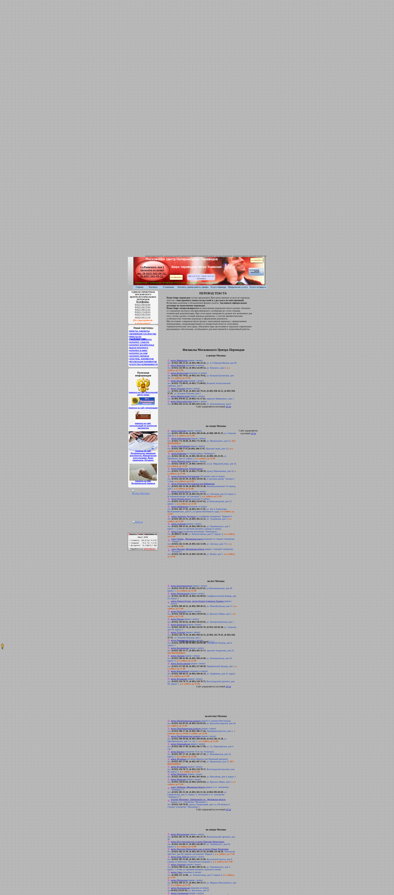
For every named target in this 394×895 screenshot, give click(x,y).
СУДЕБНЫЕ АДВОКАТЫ (140, 340)
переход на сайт (143, 423)
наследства (143, 428)
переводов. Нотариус (143, 460)
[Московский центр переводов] (256, 274)
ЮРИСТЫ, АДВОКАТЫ (139, 331)
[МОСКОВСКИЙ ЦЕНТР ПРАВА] (201, 279)
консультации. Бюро (143, 458)
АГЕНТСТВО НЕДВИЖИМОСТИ (143, 364)
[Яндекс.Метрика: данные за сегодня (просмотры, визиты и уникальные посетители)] (141, 492)
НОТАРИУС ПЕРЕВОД (139, 356)
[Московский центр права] (256, 261)
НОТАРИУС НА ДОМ (138, 353)
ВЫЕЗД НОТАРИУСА (138, 348)
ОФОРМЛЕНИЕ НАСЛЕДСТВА (142, 334)
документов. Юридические (143, 455)
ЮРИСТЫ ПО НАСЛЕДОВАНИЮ (137, 338)
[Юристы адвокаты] (176, 279)
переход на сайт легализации (143, 408)
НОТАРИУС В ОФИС (138, 351)
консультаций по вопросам (143, 426)
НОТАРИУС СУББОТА (139, 342)
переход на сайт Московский (143, 392)
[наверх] (0, 644)
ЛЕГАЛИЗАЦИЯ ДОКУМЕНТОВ (143, 362)
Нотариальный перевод (143, 483)
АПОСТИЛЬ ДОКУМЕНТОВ (141, 359)
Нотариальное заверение (143, 453)
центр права (143, 395)
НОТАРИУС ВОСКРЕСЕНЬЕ (141, 345)
